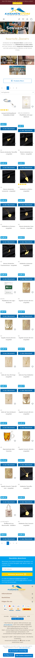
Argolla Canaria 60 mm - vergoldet (26, 413)
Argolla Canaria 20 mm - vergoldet (26, 338)
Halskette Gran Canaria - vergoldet (26, 524)
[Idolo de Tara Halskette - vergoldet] (26, 362)
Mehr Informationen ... (25, 647)
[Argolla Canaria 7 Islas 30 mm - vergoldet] (8, 473)
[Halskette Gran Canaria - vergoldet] (26, 510)
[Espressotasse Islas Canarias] (8, 436)
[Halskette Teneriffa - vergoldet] (26, 473)
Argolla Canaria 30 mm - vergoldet (26, 301)
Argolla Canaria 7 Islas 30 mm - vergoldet (8, 487)
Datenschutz (22, 616)
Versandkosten (8, 624)
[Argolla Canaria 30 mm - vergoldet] (26, 288)
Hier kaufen (17, 3)
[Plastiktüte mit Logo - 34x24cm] (8, 288)
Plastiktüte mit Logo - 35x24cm (26, 116)
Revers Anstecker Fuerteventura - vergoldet (9, 264)
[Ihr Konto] (27, 19)
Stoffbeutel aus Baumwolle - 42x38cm (9, 524)
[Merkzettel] (23, 19)
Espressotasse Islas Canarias (9, 450)
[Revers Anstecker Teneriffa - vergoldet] (8, 139)
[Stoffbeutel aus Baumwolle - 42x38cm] (8, 510)
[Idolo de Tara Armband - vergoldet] (8, 399)
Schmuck (26, 60)
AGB (20, 580)
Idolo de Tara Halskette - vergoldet (26, 376)
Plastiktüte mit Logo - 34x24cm (8, 301)
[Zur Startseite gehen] (17, 12)
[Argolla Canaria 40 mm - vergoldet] (26, 436)
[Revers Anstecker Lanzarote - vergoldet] (8, 176)
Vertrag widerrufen (17, 618)
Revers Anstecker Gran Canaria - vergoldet (26, 227)
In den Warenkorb (9, 128)
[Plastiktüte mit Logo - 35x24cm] (26, 102)
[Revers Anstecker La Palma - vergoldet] (26, 139)
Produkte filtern (18, 81)
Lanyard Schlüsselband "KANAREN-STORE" (8, 114)
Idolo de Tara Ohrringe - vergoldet (8, 376)
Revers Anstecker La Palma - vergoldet (26, 153)
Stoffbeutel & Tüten (17, 70)
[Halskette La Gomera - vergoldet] (8, 213)
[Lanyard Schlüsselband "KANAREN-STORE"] (8, 102)
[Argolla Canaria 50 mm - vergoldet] (8, 325)
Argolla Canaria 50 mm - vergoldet (8, 338)
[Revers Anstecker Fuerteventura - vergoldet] (8, 250)
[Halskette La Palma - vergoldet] (26, 176)
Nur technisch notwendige (18, 651)
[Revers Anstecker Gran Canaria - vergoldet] (26, 213)
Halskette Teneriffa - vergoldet (26, 487)
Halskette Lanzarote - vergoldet (26, 264)
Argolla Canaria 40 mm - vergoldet (26, 450)
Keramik (9, 60)
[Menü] (4, 19)
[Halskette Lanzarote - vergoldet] (26, 250)
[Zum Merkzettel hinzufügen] (15, 106)
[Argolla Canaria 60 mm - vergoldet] (26, 399)
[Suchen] (19, 19)
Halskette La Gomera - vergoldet (9, 227)
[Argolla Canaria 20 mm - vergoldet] (26, 325)
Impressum (13, 616)
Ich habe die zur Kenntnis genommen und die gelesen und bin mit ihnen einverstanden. (17, 580)
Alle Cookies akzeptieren (24, 655)
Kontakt (6, 616)
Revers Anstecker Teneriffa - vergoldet (8, 153)
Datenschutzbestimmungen (17, 578)
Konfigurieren (8, 655)
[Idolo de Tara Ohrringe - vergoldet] (8, 362)
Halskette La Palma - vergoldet (26, 190)
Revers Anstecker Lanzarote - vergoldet (8, 190)
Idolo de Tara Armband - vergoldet (8, 413)
